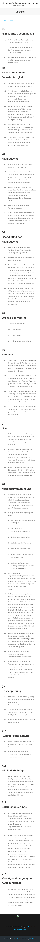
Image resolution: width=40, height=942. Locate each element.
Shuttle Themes (16, 938)
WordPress (32, 938)
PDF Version (8, 21)
